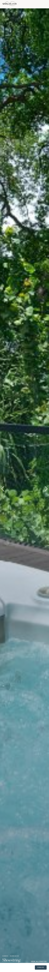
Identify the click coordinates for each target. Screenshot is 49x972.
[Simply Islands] (9, 4)
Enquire (40, 967)
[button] (2, 489)
